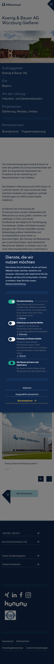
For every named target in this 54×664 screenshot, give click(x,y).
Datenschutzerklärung (16, 284)
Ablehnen (27, 388)
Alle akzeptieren (25, 400)
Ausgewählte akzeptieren (27, 394)
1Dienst (21, 318)
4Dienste (22, 334)
